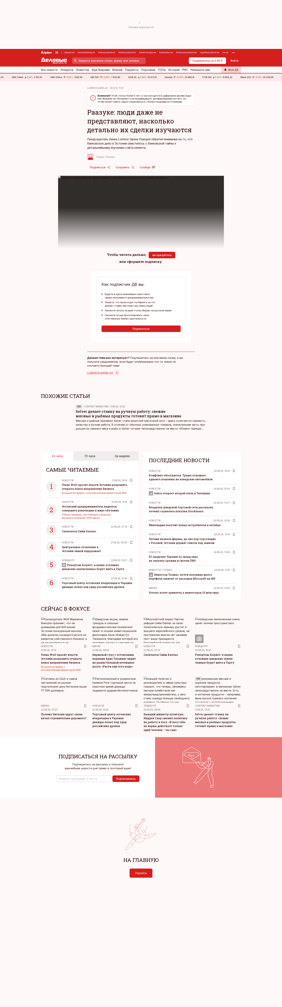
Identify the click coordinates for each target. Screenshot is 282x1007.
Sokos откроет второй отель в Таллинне (182, 493)
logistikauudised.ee (209, 52)
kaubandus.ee (166, 52)
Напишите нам (200, 69)
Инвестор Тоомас (160, 569)
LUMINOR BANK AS (97, 88)
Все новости (49, 69)
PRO (185, 69)
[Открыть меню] (57, 52)
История (174, 69)
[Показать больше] (233, 52)
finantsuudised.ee (127, 52)
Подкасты (131, 69)
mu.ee (225, 52)
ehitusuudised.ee (106, 52)
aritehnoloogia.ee (147, 52)
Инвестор (82, 69)
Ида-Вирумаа (101, 69)
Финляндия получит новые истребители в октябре (185, 525)
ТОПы (162, 69)
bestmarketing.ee (86, 52)
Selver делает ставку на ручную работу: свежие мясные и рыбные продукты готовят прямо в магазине (128, 413)
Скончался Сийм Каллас (79, 531)
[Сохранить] (131, 480)
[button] (84, 778)
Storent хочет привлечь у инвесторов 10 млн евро (184, 592)
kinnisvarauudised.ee (186, 52)
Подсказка (148, 69)
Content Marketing (96, 406)
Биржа (153, 588)
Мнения (117, 69)
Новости (67, 480)
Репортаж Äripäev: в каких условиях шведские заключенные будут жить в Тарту (214, 658)
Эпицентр (66, 69)
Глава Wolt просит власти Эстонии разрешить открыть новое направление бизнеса (61, 658)
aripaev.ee (69, 52)
